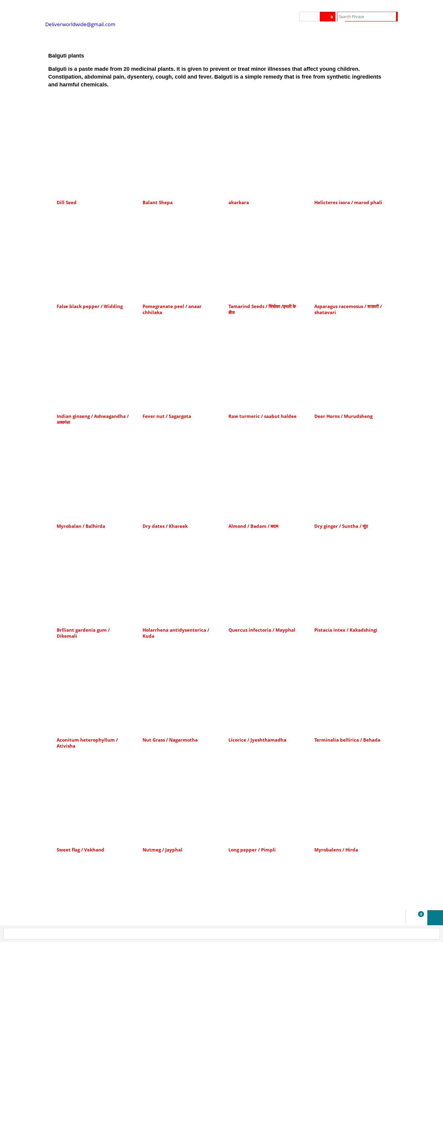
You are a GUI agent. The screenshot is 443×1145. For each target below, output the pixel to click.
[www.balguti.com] (90, 12)
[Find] (392, 16)
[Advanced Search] (341, 25)
